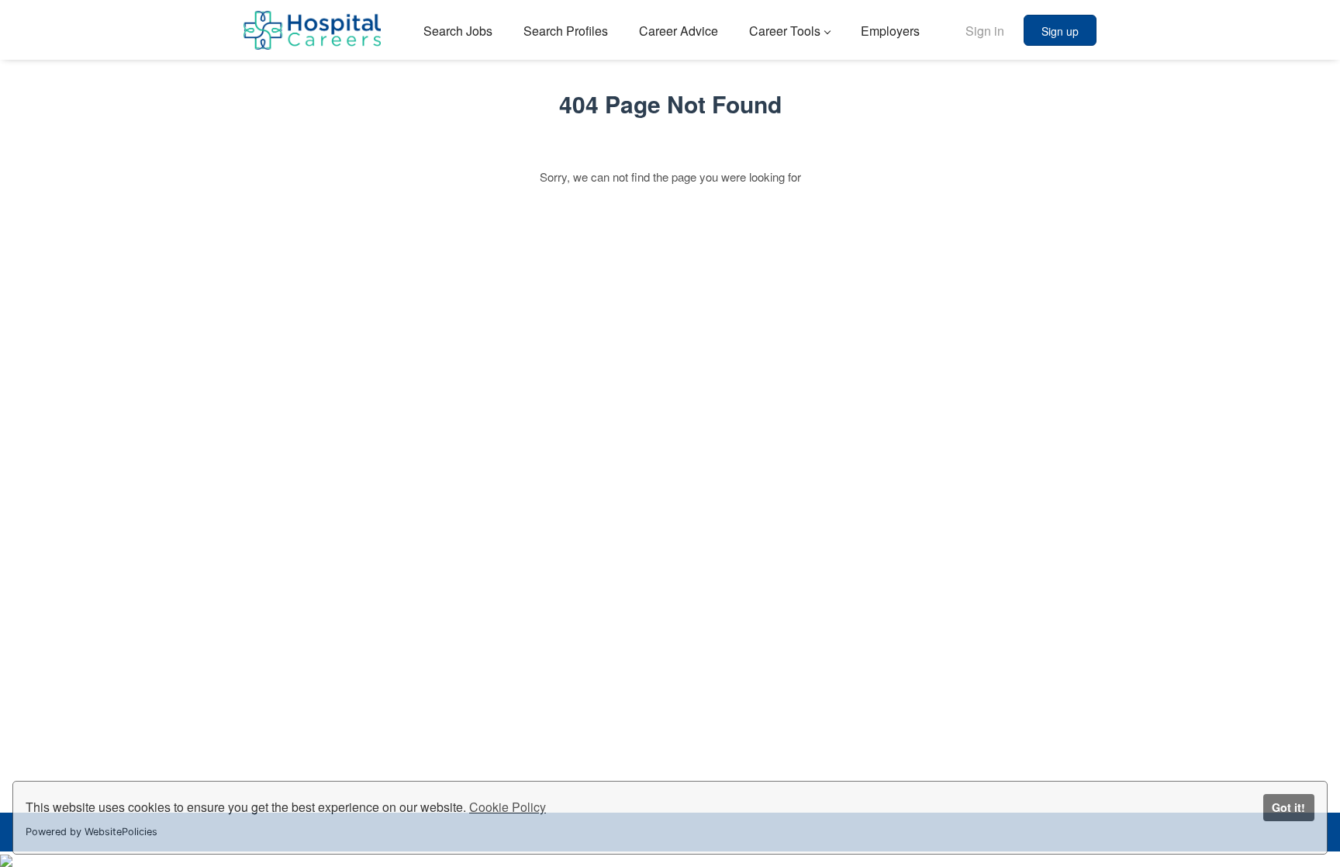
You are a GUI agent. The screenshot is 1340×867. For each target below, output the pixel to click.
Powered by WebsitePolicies (91, 832)
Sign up (1060, 31)
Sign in (984, 31)
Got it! (1288, 807)
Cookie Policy (507, 807)
